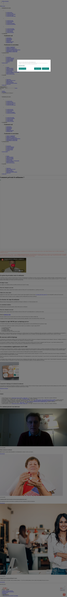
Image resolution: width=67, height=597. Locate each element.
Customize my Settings (22, 68)
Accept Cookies (45, 68)
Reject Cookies (38, 68)
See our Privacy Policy (21, 65)
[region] (34, 66)
